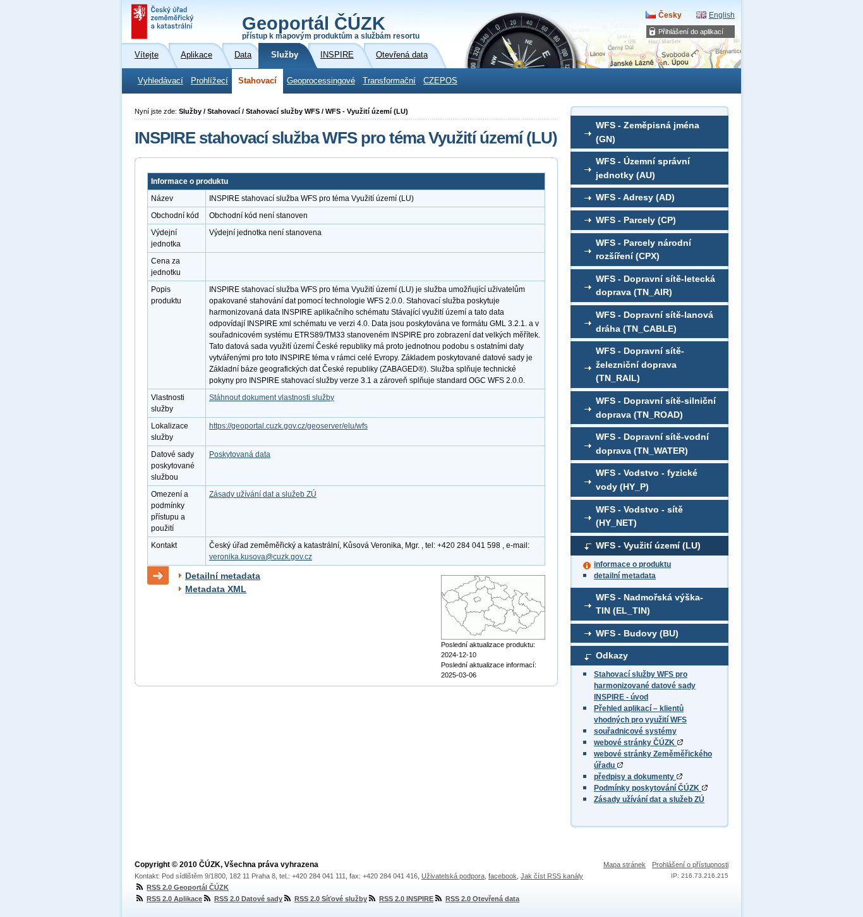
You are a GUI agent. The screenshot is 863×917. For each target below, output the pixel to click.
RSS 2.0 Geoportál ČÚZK (188, 887)
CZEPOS (440, 80)
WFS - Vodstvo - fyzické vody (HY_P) (646, 480)
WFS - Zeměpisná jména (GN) (647, 132)
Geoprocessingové (321, 80)
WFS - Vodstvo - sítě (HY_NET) (639, 516)
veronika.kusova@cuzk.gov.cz (260, 556)
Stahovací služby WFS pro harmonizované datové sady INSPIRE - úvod (645, 685)
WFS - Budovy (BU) (637, 633)
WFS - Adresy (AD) (635, 197)
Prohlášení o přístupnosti (690, 864)
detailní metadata (625, 575)
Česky (670, 15)
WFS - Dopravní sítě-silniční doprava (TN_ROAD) (656, 408)
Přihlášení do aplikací (690, 31)
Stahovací (257, 80)
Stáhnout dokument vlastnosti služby (271, 397)
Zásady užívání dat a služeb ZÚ (649, 799)
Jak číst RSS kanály (552, 876)
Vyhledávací (160, 80)
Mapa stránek (624, 864)
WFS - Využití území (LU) (648, 545)
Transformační (389, 80)
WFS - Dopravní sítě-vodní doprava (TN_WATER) (652, 444)
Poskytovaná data (239, 454)
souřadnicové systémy (635, 731)
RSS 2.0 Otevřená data (482, 898)
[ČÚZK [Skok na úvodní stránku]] (163, 21)
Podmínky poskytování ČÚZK (647, 788)
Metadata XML (215, 589)
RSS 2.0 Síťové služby (330, 898)
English (722, 15)
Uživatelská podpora (453, 876)
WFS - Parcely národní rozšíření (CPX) (643, 250)
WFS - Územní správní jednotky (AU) (643, 168)
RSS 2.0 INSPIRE (406, 898)
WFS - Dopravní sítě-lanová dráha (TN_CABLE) (654, 322)
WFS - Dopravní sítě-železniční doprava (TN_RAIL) (640, 364)
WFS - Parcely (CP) (636, 220)
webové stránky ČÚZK (635, 742)
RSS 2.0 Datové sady (248, 898)
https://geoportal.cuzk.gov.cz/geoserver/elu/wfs (288, 426)
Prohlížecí (209, 80)
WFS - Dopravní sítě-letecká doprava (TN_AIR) (655, 286)
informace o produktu (632, 564)
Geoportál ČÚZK (330, 26)
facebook (502, 876)
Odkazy (612, 655)
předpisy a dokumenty (635, 776)
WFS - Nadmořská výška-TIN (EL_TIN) (649, 604)
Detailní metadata (222, 576)
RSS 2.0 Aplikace (174, 898)
